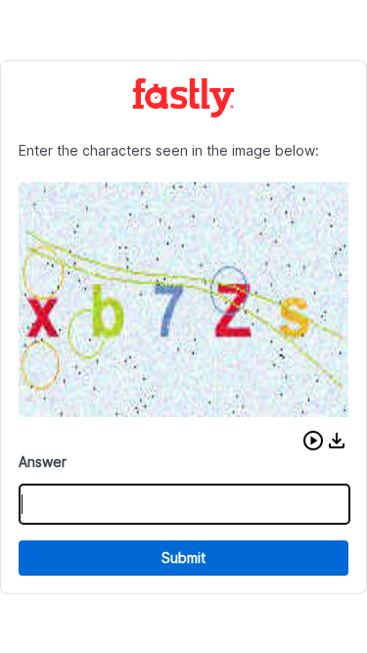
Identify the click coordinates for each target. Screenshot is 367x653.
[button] (313, 440)
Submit (183, 557)
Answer (43, 461)
